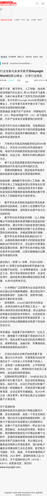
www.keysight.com (10, 467)
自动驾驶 (33, 20)
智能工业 (20, 56)
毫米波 (35, 56)
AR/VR (23, 20)
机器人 (28, 20)
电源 (41, 56)
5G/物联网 (12, 56)
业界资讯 (26, 63)
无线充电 (28, 56)
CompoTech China (16, 63)
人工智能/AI (17, 20)
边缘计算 (39, 20)
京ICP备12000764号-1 (23, 495)
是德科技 (11, 80)
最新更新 (4, 56)
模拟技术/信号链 (6, 20)
